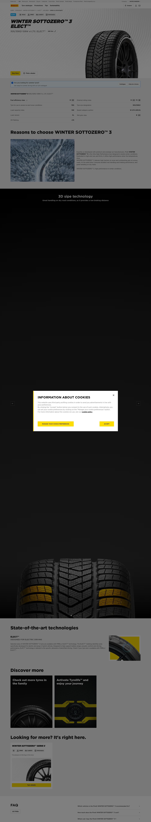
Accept (106, 424)
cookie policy (87, 412)
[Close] (113, 395)
